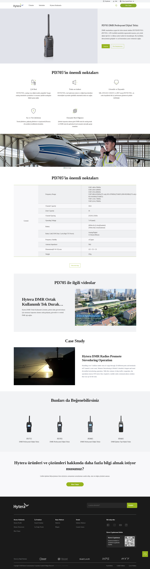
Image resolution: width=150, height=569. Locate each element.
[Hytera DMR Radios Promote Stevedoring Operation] (44, 366)
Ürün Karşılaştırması (118, 46)
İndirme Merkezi (81, 523)
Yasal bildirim (109, 565)
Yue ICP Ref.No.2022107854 (61, 565)
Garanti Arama (80, 527)
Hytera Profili (18, 523)
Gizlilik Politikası (121, 565)
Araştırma (105, 46)
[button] (75, 265)
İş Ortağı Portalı (39, 527)
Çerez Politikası (132, 565)
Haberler (57, 523)
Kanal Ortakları (38, 523)
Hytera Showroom (19, 527)
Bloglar (57, 527)
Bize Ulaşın (128, 5)
